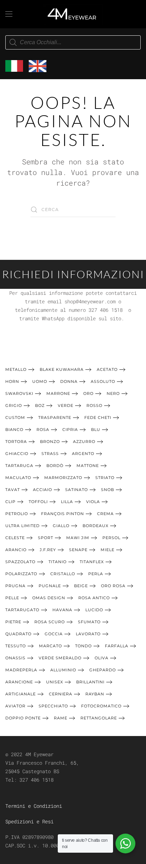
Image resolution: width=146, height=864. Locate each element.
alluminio (63, 669)
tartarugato (22, 609)
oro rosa (113, 585)
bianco (14, 429)
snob (107, 489)
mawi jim (77, 537)
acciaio (42, 489)
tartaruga (19, 465)
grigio (13, 405)
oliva (101, 657)
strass (50, 453)
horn (12, 381)
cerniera (60, 693)
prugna (15, 585)
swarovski (19, 393)
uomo (39, 381)
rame (60, 718)
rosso (94, 405)
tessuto (15, 645)
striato (104, 477)
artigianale (20, 693)
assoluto (103, 381)
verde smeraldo (60, 657)
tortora (16, 441)
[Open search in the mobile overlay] (73, 42)
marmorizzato (63, 477)
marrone (58, 393)
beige (81, 585)
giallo (61, 525)
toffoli (38, 501)
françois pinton (62, 513)
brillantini (90, 681)
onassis (15, 657)
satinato (76, 489)
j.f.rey (48, 549)
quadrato (18, 633)
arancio (16, 549)
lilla (67, 501)
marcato (50, 645)
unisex (54, 681)
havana (62, 609)
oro (88, 393)
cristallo (62, 573)
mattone (88, 465)
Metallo (16, 369)
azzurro (84, 441)
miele (107, 549)
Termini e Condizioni (33, 805)
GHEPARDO (102, 669)
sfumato (89, 621)
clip (10, 501)
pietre (13, 621)
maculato (18, 477)
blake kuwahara (62, 369)
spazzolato (20, 561)
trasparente (54, 417)
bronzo (50, 441)
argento (83, 453)
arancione (19, 681)
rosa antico (94, 597)
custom (15, 417)
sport (45, 537)
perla (95, 573)
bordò (54, 465)
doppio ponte (23, 718)
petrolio (16, 513)
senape (78, 549)
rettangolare (98, 718)
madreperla (21, 669)
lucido (94, 609)
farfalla (116, 645)
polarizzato (21, 573)
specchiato (53, 706)
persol (111, 537)
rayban (94, 693)
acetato (107, 369)
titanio (58, 561)
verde (65, 405)
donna (69, 381)
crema (105, 513)
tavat (12, 489)
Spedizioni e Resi (29, 821)
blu (95, 429)
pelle (12, 597)
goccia (54, 633)
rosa (42, 429)
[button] (8, 14)
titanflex (92, 561)
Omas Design (48, 597)
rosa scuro (49, 621)
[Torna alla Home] (73, 14)
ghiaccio (16, 453)
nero (113, 393)
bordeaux (95, 525)
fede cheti (97, 417)
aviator (15, 706)
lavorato (88, 633)
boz (40, 405)
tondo (83, 645)
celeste (15, 537)
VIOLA (93, 501)
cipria (70, 429)
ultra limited (22, 525)
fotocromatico (101, 706)
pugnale (50, 585)
